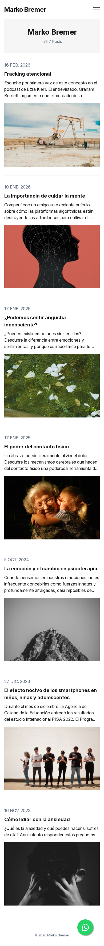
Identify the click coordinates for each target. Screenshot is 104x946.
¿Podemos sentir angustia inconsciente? (35, 321)
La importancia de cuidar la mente (44, 196)
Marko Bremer (25, 9)
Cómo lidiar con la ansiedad (37, 819)
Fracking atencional (27, 74)
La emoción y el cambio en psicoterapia (50, 568)
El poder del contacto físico (36, 446)
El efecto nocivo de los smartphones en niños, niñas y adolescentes (50, 693)
